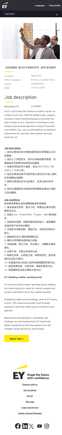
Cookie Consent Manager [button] (30, 413)
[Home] (5, 5)
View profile (54, 5)
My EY (30, 396)
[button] (31, 14)
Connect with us (30, 384)
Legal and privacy (29, 407)
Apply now (15, 338)
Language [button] (40, 5)
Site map (30, 401)
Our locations (30, 390)
